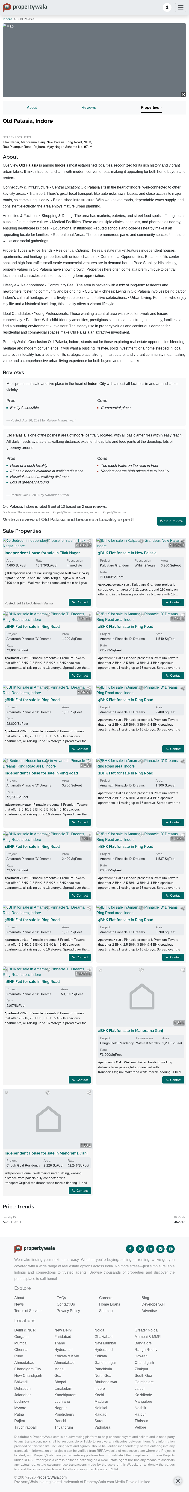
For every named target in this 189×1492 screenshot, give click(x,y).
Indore (7, 19)
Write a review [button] (171, 521)
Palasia (93, 187)
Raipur (140, 1414)
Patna (19, 1414)
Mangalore (143, 1401)
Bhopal (60, 1382)
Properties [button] (150, 107)
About (32, 107)
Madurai (101, 1401)
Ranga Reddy (146, 1350)
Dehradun (22, 1388)
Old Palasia (28, 165)
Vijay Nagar (55, 147)
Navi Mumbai (105, 1343)
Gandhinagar (105, 1363)
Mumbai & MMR (148, 1337)
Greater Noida (146, 1330)
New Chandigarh (28, 1375)
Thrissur (141, 1421)
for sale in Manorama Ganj (130, 1030)
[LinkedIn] (150, 1249)
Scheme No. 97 (76, 147)
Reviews (89, 107)
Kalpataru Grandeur (114, 565)
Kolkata (100, 1356)
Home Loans (109, 1304)
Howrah (141, 1356)
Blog (145, 1298)
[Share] (89, 541)
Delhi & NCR (25, 1330)
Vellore (140, 1427)
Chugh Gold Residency (117, 1043)
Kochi (99, 1395)
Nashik (140, 1408)
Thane (59, 1343)
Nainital (100, 1408)
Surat (98, 1421)
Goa (57, 1375)
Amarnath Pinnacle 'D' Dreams (28, 639)
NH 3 (87, 142)
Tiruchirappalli (26, 1427)
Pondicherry (64, 1414)
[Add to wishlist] (47, 541)
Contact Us (66, 1304)
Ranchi (60, 1421)
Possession (75, 560)
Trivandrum (63, 1427)
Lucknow (21, 1401)
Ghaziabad (103, 1337)
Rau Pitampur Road (17, 147)
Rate (39, 560)
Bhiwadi (21, 1382)
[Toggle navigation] (180, 7)
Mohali (59, 1369)
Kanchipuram (65, 1395)
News (19, 1304)
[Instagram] (160, 1249)
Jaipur (140, 1388)
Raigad (100, 1414)
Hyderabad (63, 1350)
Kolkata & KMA (66, 1356)
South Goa (143, 1375)
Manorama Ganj (33, 142)
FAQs (61, 1298)
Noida (99, 1330)
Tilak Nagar (11, 142)
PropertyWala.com (52, 1477)
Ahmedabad (24, 1363)
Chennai (21, 1350)
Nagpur (60, 1408)
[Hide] (6, 541)
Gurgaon (21, 1337)
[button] (167, 7)
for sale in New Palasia (127, 553)
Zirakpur (141, 1369)
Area (9, 560)
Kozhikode (143, 1395)
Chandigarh (144, 1363)
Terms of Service (27, 1311)
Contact (82, 602)
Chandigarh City (27, 1369)
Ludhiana (62, 1401)
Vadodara (102, 1427)
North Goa (102, 1375)
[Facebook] (130, 1249)
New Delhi (63, 1330)
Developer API (153, 1304)
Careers (105, 1298)
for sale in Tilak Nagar (42, 553)
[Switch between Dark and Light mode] (178, 1481)
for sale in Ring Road (32, 626)
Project (105, 560)
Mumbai (20, 1343)
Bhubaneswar (105, 1382)
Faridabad (62, 1337)
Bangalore (143, 1343)
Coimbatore (144, 1382)
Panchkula (103, 1369)
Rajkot (19, 1421)
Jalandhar (22, 1395)
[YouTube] (170, 1249)
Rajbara (39, 147)
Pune (18, 1356)
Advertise (149, 1311)
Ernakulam (63, 1388)
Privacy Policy (68, 1311)
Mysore (20, 1408)
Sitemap (106, 1311)
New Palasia (56, 142)
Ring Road (74, 142)
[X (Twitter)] (140, 1249)
